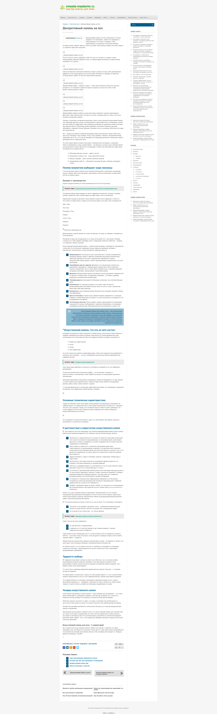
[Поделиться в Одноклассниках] (71, 647)
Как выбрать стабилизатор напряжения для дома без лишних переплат (143, 56)
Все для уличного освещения (73, 693)
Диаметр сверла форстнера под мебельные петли (142, 131)
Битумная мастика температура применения (143, 121)
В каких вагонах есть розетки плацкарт (143, 135)
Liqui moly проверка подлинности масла (83, 658)
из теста (138, 178)
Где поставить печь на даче (103, 696)
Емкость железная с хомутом (80, 666)
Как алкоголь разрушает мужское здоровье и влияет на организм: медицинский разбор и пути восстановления (143, 101)
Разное (135, 180)
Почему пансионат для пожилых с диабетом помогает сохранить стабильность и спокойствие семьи (143, 51)
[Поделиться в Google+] (74, 647)
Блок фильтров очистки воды (104, 693)
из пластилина (140, 174)
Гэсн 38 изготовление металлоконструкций (77, 696)
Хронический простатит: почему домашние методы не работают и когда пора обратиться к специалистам (143, 108)
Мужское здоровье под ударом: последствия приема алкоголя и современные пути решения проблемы (142, 95)
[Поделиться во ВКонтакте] (67, 647)
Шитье (105, 17)
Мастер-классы (132, 17)
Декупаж (135, 160)
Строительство (72, 17)
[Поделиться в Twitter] (77, 647)
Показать (79, 38)
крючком (138, 156)
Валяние (135, 151)
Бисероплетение (138, 149)
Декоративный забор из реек (80, 672)
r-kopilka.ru (111, 713)
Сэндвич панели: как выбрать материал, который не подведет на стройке (143, 61)
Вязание (89, 17)
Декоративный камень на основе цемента (105, 673)
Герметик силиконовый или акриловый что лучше (108, 689)
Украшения (98, 17)
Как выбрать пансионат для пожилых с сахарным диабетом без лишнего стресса (143, 40)
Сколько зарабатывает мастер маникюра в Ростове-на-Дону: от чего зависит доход (143, 81)
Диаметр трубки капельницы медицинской (78, 688)
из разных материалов (142, 176)
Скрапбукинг (136, 185)
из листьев (139, 172)
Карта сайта (143, 17)
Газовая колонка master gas (79, 663)
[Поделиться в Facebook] (64, 647)
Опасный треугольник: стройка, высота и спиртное (142, 77)
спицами (138, 158)
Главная (63, 17)
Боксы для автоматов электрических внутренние (140, 125)
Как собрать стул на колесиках (142, 74)
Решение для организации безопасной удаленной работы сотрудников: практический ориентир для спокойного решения (143, 88)
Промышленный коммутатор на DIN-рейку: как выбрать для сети (142, 71)
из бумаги (138, 169)
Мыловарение (121, 17)
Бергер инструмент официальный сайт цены (143, 139)
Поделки (81, 17)
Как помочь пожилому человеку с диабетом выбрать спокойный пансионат (143, 45)
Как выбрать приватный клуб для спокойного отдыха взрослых (142, 36)
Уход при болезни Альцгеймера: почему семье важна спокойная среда (142, 67)
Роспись (112, 17)
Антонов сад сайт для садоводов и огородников (86, 661)
